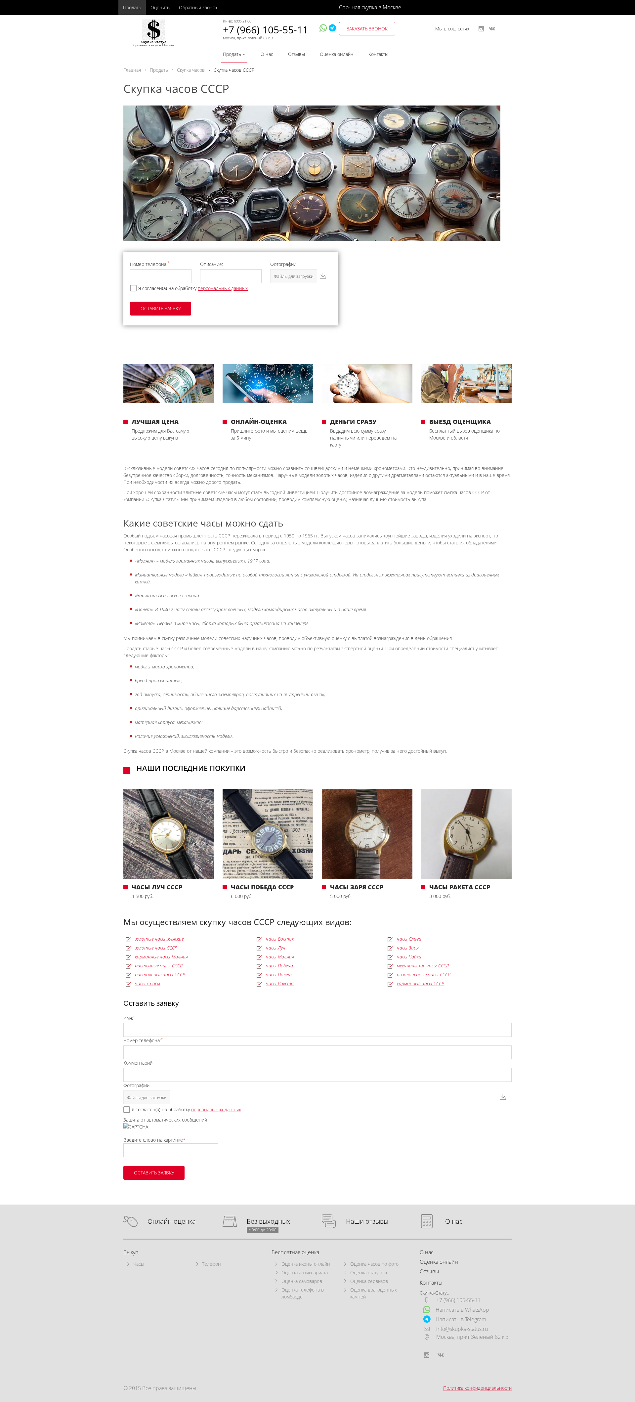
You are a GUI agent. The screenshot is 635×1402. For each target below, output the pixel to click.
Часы (138, 1264)
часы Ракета (280, 983)
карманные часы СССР (420, 983)
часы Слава (409, 939)
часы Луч (275, 948)
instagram (481, 28)
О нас (267, 54)
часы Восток (280, 939)
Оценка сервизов (369, 1281)
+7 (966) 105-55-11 (265, 29)
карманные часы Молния (161, 957)
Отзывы (296, 54)
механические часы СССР (423, 965)
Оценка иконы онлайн (305, 1264)
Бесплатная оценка (295, 1252)
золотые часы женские (159, 939)
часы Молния (280, 957)
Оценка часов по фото (374, 1264)
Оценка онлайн (337, 54)
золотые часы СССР (156, 948)
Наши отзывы (367, 1221)
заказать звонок (367, 28)
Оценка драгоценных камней (373, 1293)
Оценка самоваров (301, 1281)
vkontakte (492, 28)
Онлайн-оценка (172, 1221)
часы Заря (408, 948)
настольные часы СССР (160, 974)
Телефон (211, 1264)
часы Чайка (409, 957)
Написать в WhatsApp (462, 1309)
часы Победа (279, 965)
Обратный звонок (198, 7)
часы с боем (147, 983)
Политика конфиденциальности (477, 1388)
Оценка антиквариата (304, 1272)
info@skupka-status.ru (462, 1329)
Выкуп (131, 1252)
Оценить (160, 7)
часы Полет (279, 974)
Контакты (378, 54)
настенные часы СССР (159, 965)
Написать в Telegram (461, 1319)
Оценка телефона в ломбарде (302, 1293)
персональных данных (223, 288)
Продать (132, 7)
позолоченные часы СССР (423, 974)
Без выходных (268, 1221)
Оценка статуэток (368, 1272)
